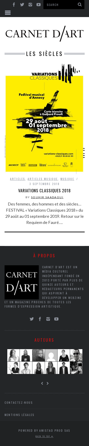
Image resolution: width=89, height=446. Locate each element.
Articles (17, 179)
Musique (67, 179)
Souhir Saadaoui (47, 197)
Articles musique (43, 179)
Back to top (43, 436)
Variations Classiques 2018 (44, 190)
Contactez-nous (19, 402)
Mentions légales (20, 415)
